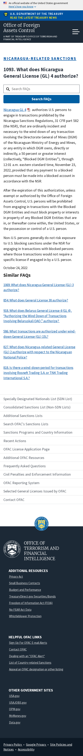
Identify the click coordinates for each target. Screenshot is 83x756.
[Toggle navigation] (76, 32)
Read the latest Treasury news (33, 18)
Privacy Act (16, 576)
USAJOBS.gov (18, 702)
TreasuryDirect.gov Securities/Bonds (32, 596)
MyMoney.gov (17, 716)
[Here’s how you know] (41, 5)
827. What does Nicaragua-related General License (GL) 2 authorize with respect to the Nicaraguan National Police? (39, 352)
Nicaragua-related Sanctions (39, 58)
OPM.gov (14, 709)
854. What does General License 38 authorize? (35, 300)
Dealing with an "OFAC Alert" (27, 656)
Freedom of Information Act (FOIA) (31, 603)
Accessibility (26, 749)
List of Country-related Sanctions (30, 662)
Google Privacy (36, 744)
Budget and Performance (25, 590)
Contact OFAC (18, 649)
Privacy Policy (12, 744)
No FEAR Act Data (20, 610)
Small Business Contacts (24, 583)
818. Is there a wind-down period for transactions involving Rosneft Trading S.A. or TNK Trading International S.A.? (38, 372)
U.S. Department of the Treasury (36, 14)
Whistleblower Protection (25, 616)
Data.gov (14, 722)
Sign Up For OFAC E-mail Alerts (28, 643)
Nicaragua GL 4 (14, 109)
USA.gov (14, 696)
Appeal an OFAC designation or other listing (36, 669)
